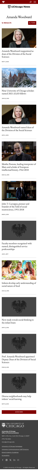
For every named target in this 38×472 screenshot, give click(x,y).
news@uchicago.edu (8, 442)
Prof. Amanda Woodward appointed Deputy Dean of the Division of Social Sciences (19, 359)
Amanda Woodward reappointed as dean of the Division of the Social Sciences (18, 54)
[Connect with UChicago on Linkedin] (14, 460)
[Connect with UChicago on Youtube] (18, 460)
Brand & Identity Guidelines (10, 452)
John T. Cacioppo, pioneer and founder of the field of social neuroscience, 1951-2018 (15, 206)
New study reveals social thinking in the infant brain (18, 321)
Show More (19, 412)
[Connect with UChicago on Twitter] (10, 460)
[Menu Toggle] (35, 2)
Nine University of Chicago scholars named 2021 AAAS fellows (18, 92)
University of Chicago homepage (12, 446)
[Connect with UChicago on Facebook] (3, 460)
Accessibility (5, 455)
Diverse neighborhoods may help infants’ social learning (16, 398)
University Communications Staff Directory (15, 449)
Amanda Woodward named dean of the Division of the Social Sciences (18, 129)
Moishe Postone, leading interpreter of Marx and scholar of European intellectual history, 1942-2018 (19, 167)
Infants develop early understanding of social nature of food (19, 284)
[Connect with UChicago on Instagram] (6, 460)
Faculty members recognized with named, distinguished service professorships (17, 246)
